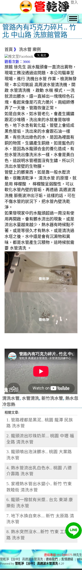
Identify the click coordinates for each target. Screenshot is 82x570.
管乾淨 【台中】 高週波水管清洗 (36, 563)
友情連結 (67, 559)
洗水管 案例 (30, 49)
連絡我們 (52, 559)
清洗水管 (11, 398)
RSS (79, 559)
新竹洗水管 (52, 398)
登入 (74, 2)
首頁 (9, 49)
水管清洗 (30, 398)
